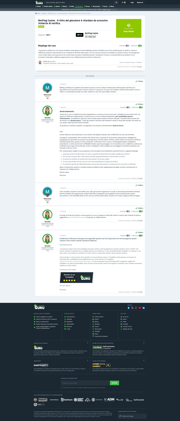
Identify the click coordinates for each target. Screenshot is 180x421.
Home (39, 6)
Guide (72, 6)
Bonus (65, 6)
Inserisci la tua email (68, 381)
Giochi (58, 6)
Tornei (105, 6)
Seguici (130, 305)
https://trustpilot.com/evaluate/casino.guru (75, 261)
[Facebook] (129, 308)
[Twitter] (132, 308)
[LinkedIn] (143, 308)
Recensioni (96, 6)
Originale (122, 46)
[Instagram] (136, 308)
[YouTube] (140, 308)
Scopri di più (106, 9)
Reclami (79, 6)
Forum (88, 6)
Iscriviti (114, 383)
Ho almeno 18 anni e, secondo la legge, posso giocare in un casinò (84, 387)
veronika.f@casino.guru (77, 217)
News (112, 6)
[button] (132, 416)
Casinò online (48, 6)
